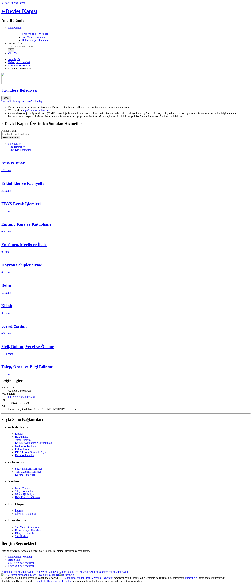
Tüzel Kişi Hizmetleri (20, 149)
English (19, 433)
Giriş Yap (13, 53)
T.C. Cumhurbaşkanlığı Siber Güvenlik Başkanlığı (85, 577)
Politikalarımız (23, 449)
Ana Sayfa (19, 2)
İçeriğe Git (7, 2)
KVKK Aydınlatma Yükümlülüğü (33, 442)
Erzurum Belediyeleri (19, 65)
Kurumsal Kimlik (24, 455)
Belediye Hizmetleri (19, 62)
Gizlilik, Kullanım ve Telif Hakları (53, 581)
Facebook (17, 571)
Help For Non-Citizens (27, 497)
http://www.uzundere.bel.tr (36, 110)
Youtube (80, 571)
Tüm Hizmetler (16, 146)
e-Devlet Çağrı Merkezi (21, 562)
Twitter (49, 571)
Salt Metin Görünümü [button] (27, 526)
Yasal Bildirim (23, 439)
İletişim (19, 510)
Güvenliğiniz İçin (24, 494)
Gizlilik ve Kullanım (26, 446)
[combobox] (24, 46)
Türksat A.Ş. (191, 577)
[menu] (129, 35)
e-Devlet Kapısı (19, 11)
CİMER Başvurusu (25, 513)
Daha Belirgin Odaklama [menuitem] (35, 40)
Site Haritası (21, 536)
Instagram (112, 571)
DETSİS (31, 452)
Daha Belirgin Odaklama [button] (28, 530)
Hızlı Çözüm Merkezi (20, 556)
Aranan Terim (15, 43)
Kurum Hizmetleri (25, 474)
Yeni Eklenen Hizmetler (28, 471)
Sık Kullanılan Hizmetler (28, 468)
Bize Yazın (14, 559)
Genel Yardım (22, 488)
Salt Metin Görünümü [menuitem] (34, 37)
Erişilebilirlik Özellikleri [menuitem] (35, 33)
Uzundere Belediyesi (19, 90)
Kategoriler (14, 143)
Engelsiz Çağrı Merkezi (21, 565)
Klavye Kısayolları (25, 533)
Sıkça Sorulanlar (24, 491)
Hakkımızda (21, 436)
